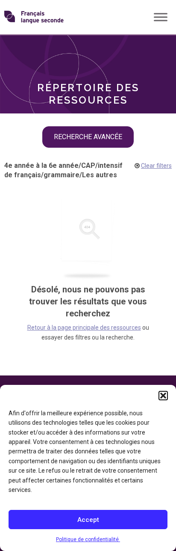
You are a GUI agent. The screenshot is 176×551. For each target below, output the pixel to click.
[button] (163, 395)
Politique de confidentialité (88, 539)
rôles (25, 49)
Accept (88, 520)
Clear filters (156, 165)
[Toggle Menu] (160, 17)
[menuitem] (88, 49)
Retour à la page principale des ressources (84, 327)
